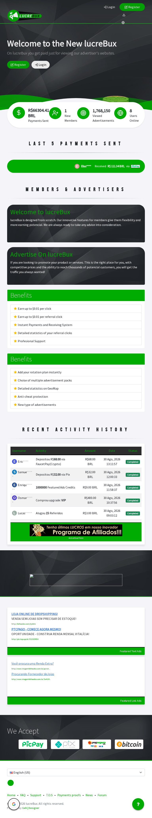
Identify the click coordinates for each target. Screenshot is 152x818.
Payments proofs (69, 795)
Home (11, 795)
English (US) (21, 772)
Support (35, 795)
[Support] (138, 804)
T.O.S (49, 795)
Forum (102, 795)
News (89, 795)
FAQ (23, 795)
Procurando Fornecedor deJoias (32, 674)
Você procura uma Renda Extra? (32, 663)
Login (111, 7)
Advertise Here (76, 537)
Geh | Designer (30, 808)
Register (134, 7)
